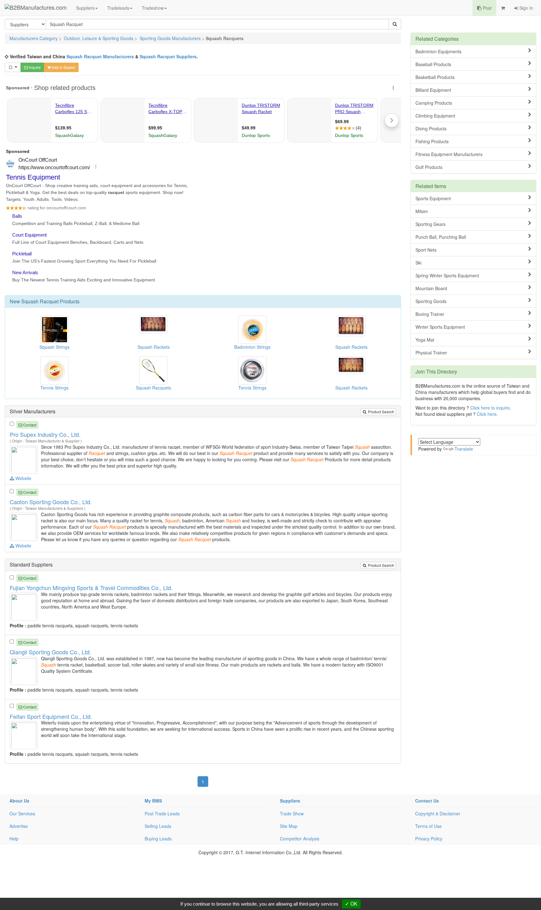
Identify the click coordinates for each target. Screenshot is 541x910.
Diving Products (430, 128)
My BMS (153, 801)
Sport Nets (425, 250)
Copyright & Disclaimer (437, 813)
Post (487, 8)
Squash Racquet (40, 301)
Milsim (421, 211)
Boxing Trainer (429, 314)
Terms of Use (428, 826)
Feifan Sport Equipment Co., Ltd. (51, 716)
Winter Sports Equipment (440, 327)
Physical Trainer (431, 352)
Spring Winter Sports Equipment (447, 275)
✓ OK (351, 904)
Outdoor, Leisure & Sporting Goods (98, 38)
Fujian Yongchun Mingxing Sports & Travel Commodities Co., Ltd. (91, 587)
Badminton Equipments (438, 51)
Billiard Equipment (433, 90)
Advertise (18, 826)
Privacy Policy (428, 838)
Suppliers (85, 8)
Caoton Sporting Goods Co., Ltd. (51, 502)
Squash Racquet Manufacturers (100, 56)
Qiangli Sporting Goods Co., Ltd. (50, 652)
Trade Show (292, 813)
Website (22, 478)
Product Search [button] (380, 411)
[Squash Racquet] (24, 459)
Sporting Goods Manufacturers (170, 38)
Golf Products (428, 167)
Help (13, 838)
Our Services (22, 813)
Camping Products (433, 103)
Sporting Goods (430, 301)
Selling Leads (158, 826)
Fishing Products (432, 141)
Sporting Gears (430, 224)
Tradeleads (118, 8)
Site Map (288, 826)
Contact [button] (29, 424)
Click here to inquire (490, 408)
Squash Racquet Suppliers (168, 56)
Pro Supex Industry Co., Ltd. (45, 434)
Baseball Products (433, 64)
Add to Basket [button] (63, 67)
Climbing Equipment (435, 115)
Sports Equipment (433, 198)
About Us (19, 801)
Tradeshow (153, 8)
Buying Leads (158, 838)
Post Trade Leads (162, 813)
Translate (464, 449)
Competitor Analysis (299, 838)
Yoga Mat (424, 340)
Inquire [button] (34, 67)
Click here (487, 414)
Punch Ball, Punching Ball (440, 237)
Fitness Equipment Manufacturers (448, 154)
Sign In (525, 8)
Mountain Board (431, 288)
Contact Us (427, 801)
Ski (418, 262)
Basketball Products (435, 77)
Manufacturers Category (33, 38)
